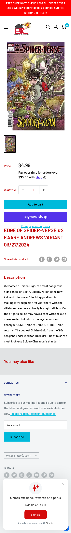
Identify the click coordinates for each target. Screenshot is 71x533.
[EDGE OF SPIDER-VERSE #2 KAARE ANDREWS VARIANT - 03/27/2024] (10, 144)
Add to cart (35, 204)
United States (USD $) (18, 455)
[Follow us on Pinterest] (29, 475)
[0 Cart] (63, 27)
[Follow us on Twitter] (14, 475)
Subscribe (17, 437)
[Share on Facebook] (42, 259)
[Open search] (48, 27)
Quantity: (10, 190)
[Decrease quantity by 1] (23, 190)
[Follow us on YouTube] (36, 475)
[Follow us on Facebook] (6, 475)
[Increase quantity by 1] (43, 190)
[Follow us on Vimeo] (51, 475)
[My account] (56, 27)
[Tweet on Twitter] (57, 259)
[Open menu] (6, 27)
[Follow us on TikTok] (44, 475)
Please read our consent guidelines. (33, 413)
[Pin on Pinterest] (49, 259)
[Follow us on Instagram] (21, 475)
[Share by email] (64, 259)
